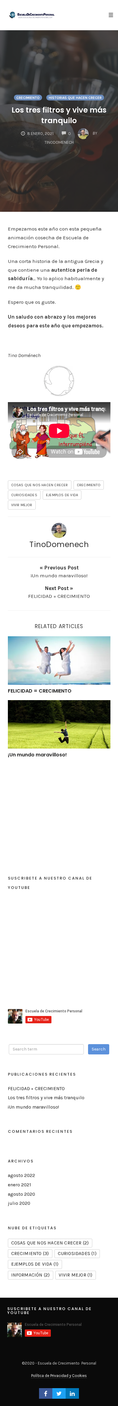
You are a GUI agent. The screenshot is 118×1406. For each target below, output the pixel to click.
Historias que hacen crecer (75, 98)
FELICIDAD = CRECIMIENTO (39, 690)
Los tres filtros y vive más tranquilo (59, 115)
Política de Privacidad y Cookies (59, 1375)
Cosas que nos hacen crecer (39, 485)
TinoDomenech (59, 544)
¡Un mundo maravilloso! (37, 754)
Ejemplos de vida (62, 495)
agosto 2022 (21, 1175)
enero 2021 (19, 1185)
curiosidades (24, 495)
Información (30, 1275)
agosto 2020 (21, 1194)
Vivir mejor (21, 505)
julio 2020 (19, 1203)
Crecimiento (28, 98)
